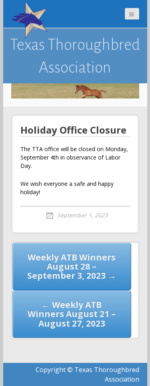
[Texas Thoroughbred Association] (31, 20)
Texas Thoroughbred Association (75, 55)
